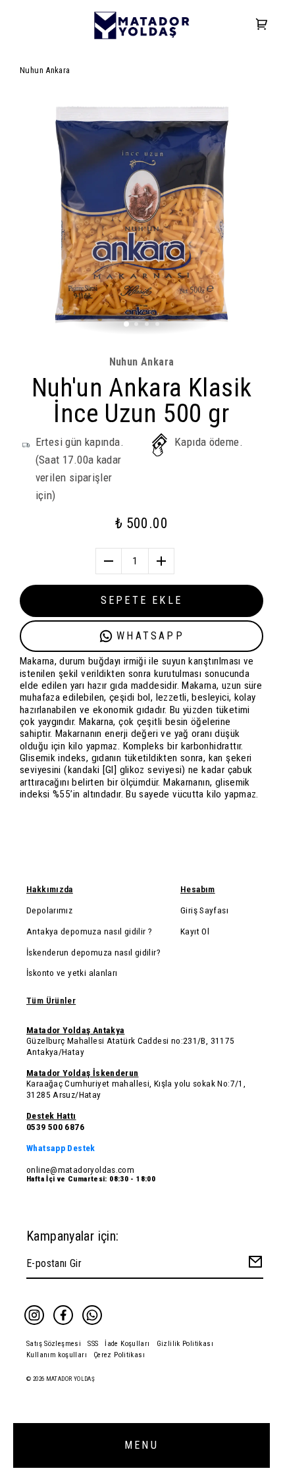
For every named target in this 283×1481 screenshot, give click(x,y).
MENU (141, 1445)
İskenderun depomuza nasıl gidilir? (93, 952)
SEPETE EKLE (141, 600)
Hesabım (197, 889)
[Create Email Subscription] (253, 1264)
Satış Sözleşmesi (53, 1343)
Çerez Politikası (119, 1355)
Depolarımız (49, 910)
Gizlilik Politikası (185, 1343)
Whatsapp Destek (60, 1148)
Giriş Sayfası (204, 910)
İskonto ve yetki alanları (72, 972)
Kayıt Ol (194, 931)
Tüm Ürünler (51, 1000)
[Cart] (261, 25)
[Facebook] (63, 1315)
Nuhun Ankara (45, 70)
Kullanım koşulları (56, 1355)
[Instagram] (34, 1315)
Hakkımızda (49, 889)
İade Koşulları (127, 1343)
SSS (93, 1343)
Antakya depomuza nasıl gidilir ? (89, 931)
